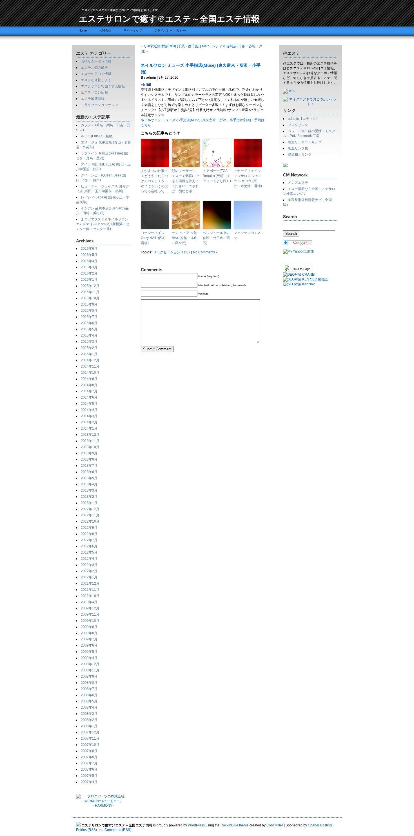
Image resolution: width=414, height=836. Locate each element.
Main (206, 46)
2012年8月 (89, 534)
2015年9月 (89, 304)
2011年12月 (90, 583)
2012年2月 (89, 571)
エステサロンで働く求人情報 (103, 86)
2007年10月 (90, 745)
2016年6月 (89, 249)
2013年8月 (89, 459)
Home (83, 30)
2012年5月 (89, 552)
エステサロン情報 (94, 92)
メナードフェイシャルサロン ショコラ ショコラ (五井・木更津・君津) (248, 178)
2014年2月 (89, 422)
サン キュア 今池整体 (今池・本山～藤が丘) (184, 238)
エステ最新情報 (92, 99)
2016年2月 (89, 273)
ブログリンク (298, 125)
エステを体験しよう (96, 80)
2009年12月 (90, 608)
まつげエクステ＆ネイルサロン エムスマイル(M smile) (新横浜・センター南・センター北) (102, 224)
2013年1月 (89, 503)
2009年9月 (89, 627)
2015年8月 (89, 311)
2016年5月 (89, 255)
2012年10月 (90, 521)
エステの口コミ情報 (96, 74)
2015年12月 (90, 286)
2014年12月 (90, 360)
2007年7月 (89, 763)
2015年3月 (89, 342)
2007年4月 (89, 782)
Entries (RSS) (86, 830)
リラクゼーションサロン (99, 105)
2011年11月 (90, 590)
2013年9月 (89, 453)
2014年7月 (89, 391)
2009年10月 (90, 621)
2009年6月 (89, 645)
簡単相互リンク (299, 154)
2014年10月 (90, 373)
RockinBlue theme (235, 825)
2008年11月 (90, 670)
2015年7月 (89, 317)
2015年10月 (90, 298)
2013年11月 (90, 441)
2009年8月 (89, 633)
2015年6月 (89, 323)
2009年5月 (89, 652)
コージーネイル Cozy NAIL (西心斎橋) (153, 238)
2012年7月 (89, 540)
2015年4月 (89, 335)
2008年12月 (90, 664)
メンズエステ (298, 183)
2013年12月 (90, 435)
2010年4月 (89, 602)
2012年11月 (90, 515)
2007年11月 (90, 738)
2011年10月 (90, 596)
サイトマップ (132, 30)
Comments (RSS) (117, 830)
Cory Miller (274, 825)
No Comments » (205, 252)
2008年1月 (89, 726)
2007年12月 (90, 732)
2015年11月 (90, 292)
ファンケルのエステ (247, 235)
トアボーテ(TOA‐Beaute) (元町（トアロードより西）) (217, 176)
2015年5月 (89, 329)
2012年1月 (89, 577)
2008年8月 (89, 683)
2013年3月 (89, 490)
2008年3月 (89, 714)
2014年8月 (89, 385)
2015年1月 (89, 354)
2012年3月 (89, 565)
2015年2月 (89, 348)
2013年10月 (90, 447)
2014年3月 (89, 416)
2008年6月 (89, 695)
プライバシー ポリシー (170, 30)
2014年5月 (89, 404)
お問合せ (105, 30)
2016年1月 (89, 280)
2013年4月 (89, 484)
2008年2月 (89, 720)
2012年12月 (90, 509)
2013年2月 (89, 497)
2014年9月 (89, 379)
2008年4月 (89, 707)
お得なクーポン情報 (96, 61)
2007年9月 (89, 751)
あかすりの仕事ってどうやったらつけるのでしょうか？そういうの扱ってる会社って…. (155, 181)
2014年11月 (90, 366)
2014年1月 (89, 428)
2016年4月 (89, 261)
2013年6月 (89, 472)
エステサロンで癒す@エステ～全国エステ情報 (169, 18)
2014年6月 (89, 397)
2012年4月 (89, 559)
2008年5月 (89, 701)
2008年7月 (89, 689)
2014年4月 (89, 410)
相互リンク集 (298, 148)
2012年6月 (89, 546)
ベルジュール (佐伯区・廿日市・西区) (216, 238)
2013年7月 (89, 466)
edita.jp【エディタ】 (303, 119)
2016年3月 (89, 267)
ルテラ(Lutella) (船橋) (97, 136)
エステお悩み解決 (94, 68)
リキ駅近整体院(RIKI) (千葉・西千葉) (171, 46)
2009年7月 (89, 639)
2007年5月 (89, 776)
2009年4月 (89, 658)
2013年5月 (89, 478)
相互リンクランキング (305, 142)
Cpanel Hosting (320, 825)
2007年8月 (89, 757)
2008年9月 (89, 676)
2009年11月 (90, 614)
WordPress (196, 825)
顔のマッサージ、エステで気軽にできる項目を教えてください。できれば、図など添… (185, 181)
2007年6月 (89, 769)
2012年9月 (89, 528)
